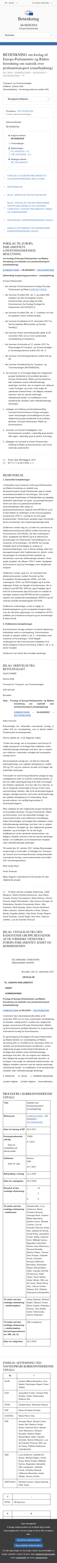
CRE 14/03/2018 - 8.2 (21, 154)
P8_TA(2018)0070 (19, 162)
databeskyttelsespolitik (45, 1554)
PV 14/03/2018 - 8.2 (20, 151)
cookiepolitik (21, 1558)
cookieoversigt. (41, 1558)
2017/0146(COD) (25, 111)
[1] (16, 327)
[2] (33, 339)
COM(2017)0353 (11, 270)
